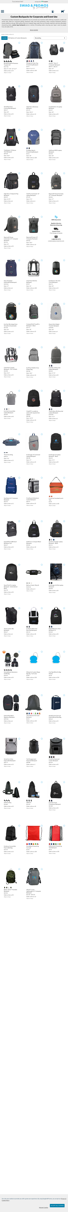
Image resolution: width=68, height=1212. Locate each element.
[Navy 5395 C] (7, 409)
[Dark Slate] (5, 452)
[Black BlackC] (33, 61)
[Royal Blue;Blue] (27, 148)
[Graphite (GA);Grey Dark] (50, 365)
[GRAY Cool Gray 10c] (11, 61)
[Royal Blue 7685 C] (31, 61)
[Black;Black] (9, 61)
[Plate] (7, 61)
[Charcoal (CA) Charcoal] (52, 61)
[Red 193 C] (29, 61)
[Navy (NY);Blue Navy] (52, 365)
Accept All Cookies (57, 1205)
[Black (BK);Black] (50, 409)
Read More (34, 30)
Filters (4, 38)
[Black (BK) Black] (50, 61)
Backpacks (24, 38)
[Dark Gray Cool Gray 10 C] (5, 409)
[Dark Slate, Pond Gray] (52, 409)
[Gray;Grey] (5, 61)
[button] (17, 1)
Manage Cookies (43, 1207)
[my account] (53, 11)
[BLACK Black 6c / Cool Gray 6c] (29, 148)
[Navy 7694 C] (27, 61)
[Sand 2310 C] (9, 409)
